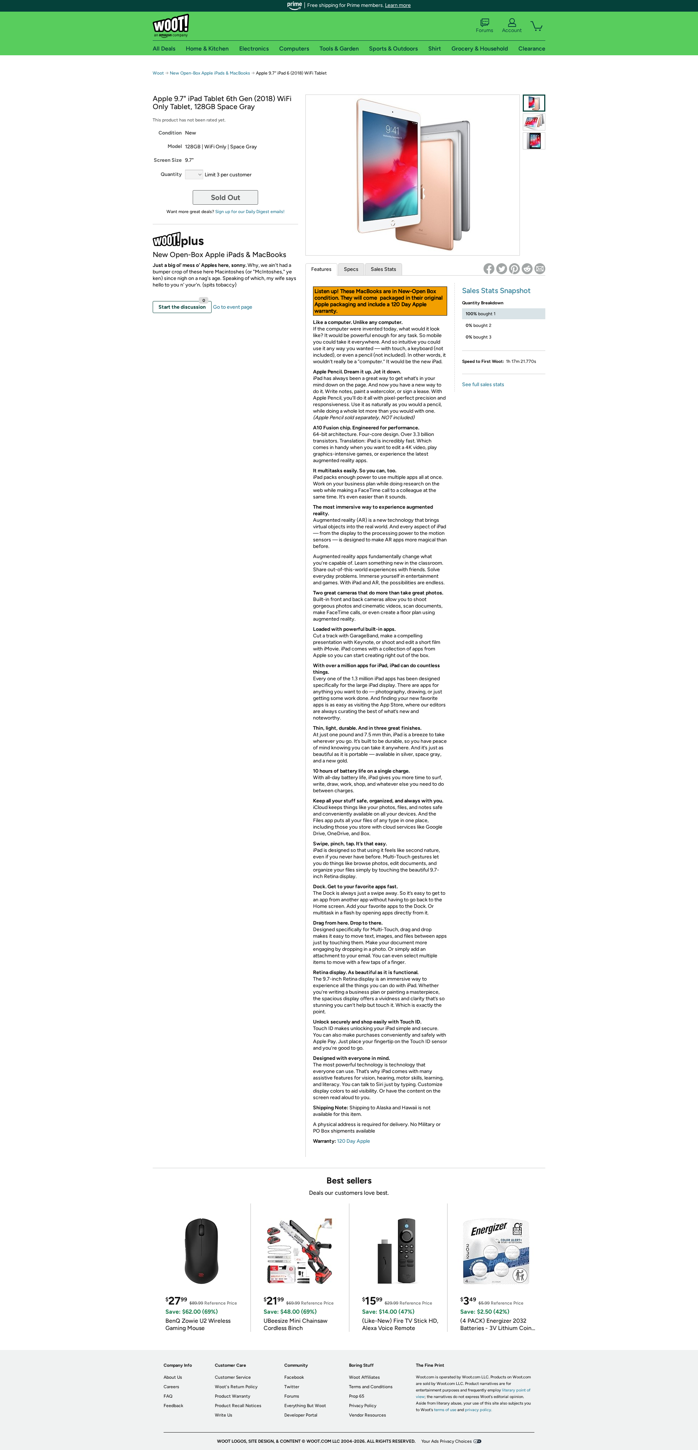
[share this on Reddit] (527, 268)
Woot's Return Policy (236, 1386)
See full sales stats (483, 384)
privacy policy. (478, 1409)
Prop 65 (356, 1396)
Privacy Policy (362, 1405)
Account (512, 30)
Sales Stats (383, 269)
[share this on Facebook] (489, 268)
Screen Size (168, 160)
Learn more (398, 5)
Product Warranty (232, 1396)
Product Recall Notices (238, 1405)
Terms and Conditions (371, 1386)
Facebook (294, 1377)
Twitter (291, 1386)
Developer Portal (300, 1415)
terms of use (445, 1409)
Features (321, 269)
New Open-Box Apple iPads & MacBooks (210, 73)
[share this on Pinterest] (514, 268)
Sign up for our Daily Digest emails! (250, 211)
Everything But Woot (305, 1405)
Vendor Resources (367, 1415)
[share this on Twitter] (501, 268)
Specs (351, 269)
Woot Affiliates (364, 1377)
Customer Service (233, 1377)
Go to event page (232, 307)
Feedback (173, 1405)
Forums (484, 30)
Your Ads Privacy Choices (446, 1441)
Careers (171, 1386)
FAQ (168, 1396)
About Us (173, 1377)
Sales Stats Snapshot (496, 290)
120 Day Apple (353, 1141)
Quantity (171, 174)
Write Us (223, 1415)
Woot (158, 73)
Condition (170, 133)
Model (175, 146)
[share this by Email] (539, 268)
